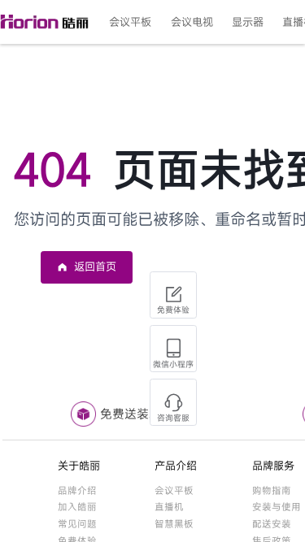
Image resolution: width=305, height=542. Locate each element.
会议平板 (174, 490)
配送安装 (271, 524)
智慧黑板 (174, 524)
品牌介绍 (77, 490)
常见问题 (77, 524)
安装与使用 (276, 507)
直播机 (169, 507)
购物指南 (271, 490)
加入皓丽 (77, 507)
